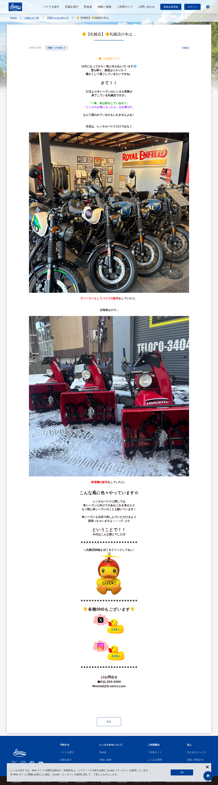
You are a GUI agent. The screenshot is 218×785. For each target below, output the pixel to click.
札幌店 (185, 47)
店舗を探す (66, 759)
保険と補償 (105, 759)
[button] (208, 776)
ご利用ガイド (155, 752)
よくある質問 (155, 759)
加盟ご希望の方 (195, 759)
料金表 (102, 752)
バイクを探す (67, 752)
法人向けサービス (196, 752)
